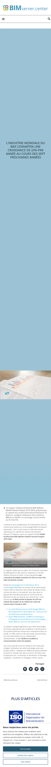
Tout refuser (25, 762)
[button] (3, 19)
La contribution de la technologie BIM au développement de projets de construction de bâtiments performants (28, 611)
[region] (25, 745)
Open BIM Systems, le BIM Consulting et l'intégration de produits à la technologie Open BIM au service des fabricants (27, 619)
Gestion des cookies (25, 755)
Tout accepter (25, 749)
